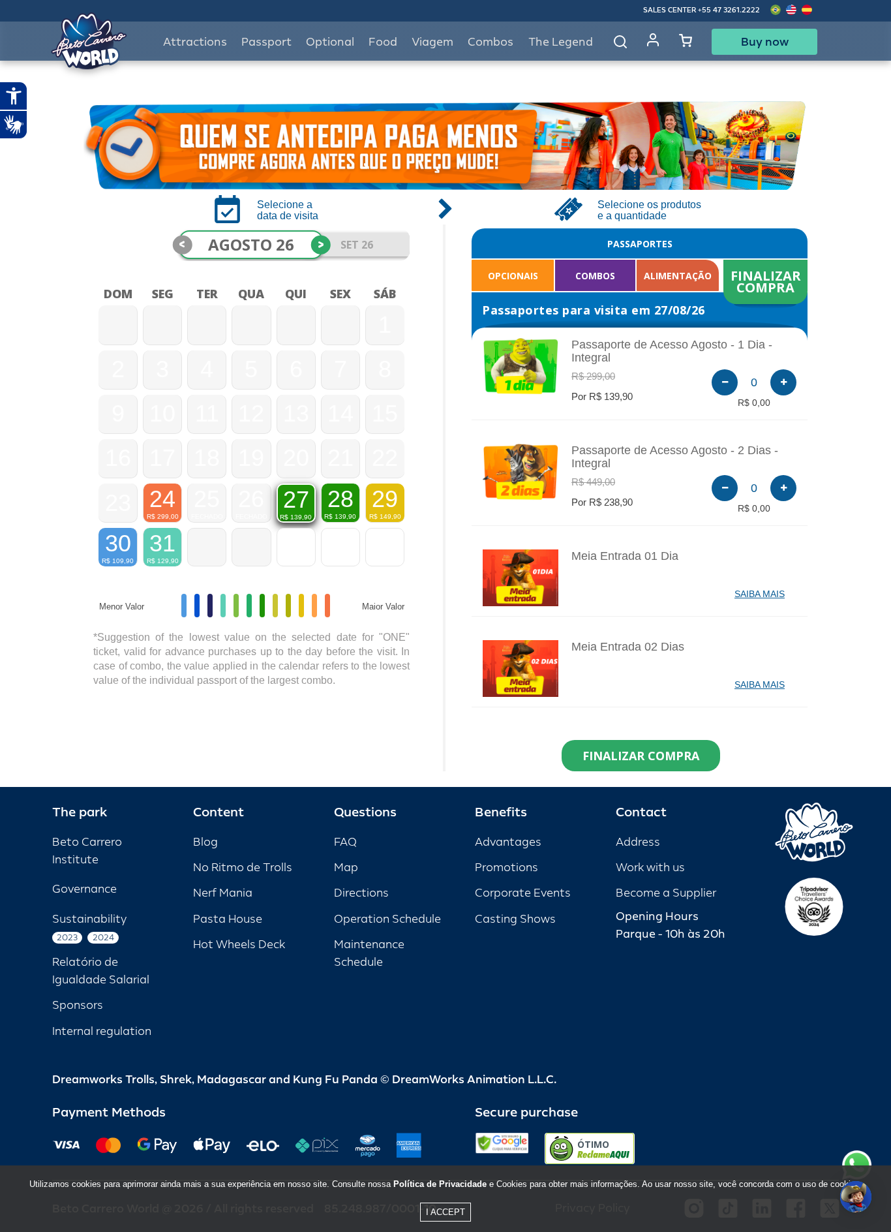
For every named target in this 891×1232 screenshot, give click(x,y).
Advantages (508, 842)
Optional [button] (330, 42)
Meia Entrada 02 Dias (627, 646)
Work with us (650, 867)
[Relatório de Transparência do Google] (502, 1148)
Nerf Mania (222, 893)
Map (346, 867)
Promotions (506, 867)
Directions (361, 893)
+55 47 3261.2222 (729, 10)
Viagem (432, 42)
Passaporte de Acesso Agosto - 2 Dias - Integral (674, 457)
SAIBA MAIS (759, 594)
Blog (205, 842)
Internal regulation (101, 1031)
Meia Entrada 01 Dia (624, 555)
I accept (445, 1212)
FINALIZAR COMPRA (767, 281)
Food (383, 42)
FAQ (345, 842)
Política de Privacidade (440, 1184)
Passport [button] (266, 42)
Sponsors (77, 1005)
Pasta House (227, 919)
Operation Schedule (387, 919)
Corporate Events (523, 893)
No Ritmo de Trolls (242, 867)
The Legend (560, 42)
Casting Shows (515, 919)
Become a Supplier (666, 893)
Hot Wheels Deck (239, 944)
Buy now (765, 42)
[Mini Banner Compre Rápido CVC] (445, 145)
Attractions (195, 42)
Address (638, 842)
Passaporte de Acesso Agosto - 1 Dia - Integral (671, 351)
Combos (490, 42)
